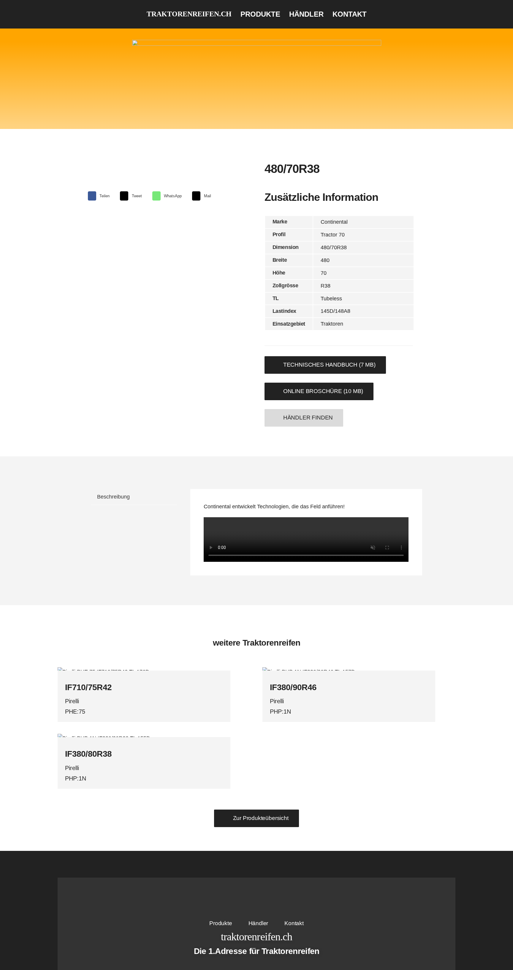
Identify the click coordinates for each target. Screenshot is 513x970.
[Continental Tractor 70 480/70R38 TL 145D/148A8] (119, 163)
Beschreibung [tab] (113, 497)
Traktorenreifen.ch (189, 14)
